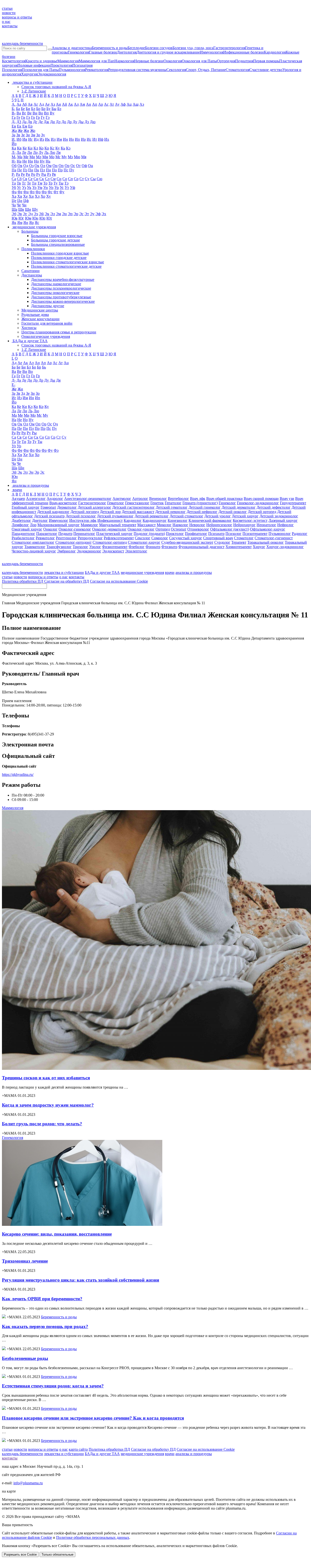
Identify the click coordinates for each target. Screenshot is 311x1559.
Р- (13, 174)
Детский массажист (138, 512)
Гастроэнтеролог (92, 503)
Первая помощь (266, 61)
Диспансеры (31, 275)
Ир (83, 139)
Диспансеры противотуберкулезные (61, 297)
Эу (92, 214)
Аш (135, 104)
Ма (19, 157)
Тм (39, 183)
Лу (41, 152)
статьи (7, 8)
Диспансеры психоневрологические (61, 288)
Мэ (70, 157)
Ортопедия (226, 61)
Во (40, 113)
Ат (112, 104)
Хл (37, 196)
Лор (33, 525)
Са (14, 179)
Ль (46, 152)
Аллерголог (36, 498)
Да (24, 122)
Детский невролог (170, 512)
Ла (19, 152)
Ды (81, 122)
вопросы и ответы (17, 17)
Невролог (197, 525)
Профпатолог (196, 534)
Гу (43, 117)
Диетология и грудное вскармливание (168, 52)
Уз (24, 187)
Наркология (124, 61)
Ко (41, 148)
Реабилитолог (23, 538)
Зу (43, 135)
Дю (92, 122)
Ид (36, 139)
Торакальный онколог (265, 542)
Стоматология (237, 70)
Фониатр (153, 547)
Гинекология (78, 52)
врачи (169, 572)
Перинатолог (84, 534)
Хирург (259, 547)
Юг (21, 218)
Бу (48, 109)
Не (24, 161)
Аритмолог (121, 498)
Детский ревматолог (152, 516)
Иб (19, 139)
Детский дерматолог (239, 507)
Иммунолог (58, 520)
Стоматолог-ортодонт (73, 542)
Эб (14, 214)
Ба (18, 109)
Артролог (140, 498)
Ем (24, 126)
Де (40, 122)
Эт (87, 214)
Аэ (141, 104)
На (19, 161)
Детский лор (110, 512)
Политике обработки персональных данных (92, 1537)
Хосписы (28, 328)
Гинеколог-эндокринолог (258, 503)
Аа (19, 104)
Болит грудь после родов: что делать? (42, 1123)
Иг (30, 139)
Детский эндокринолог (278, 516)
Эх (104, 214)
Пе (19, 170)
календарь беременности (22, 43)
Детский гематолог (172, 507)
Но (36, 161)
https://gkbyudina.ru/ (18, 774)
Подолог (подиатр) (149, 534)
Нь (48, 161)
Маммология (68, 61)
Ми (32, 157)
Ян (25, 222)
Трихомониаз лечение (25, 1261)
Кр (46, 148)
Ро (33, 174)
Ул (34, 187)
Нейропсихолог (219, 525)
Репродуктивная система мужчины (137, 70)
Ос (72, 166)
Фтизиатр (169, 547)
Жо (32, 130)
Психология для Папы (40, 70)
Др (69, 122)
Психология (12, 70)
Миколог (164, 525)
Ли (29, 152)
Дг (35, 122)
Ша (14, 209)
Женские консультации (40, 319)
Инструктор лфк (82, 520)
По (54, 170)
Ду (75, 122)
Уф (72, 187)
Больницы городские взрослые (56, 236)
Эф (98, 214)
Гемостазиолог (137, 503)
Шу (35, 209)
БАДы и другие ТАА (102, 572)
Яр (31, 222)
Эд (30, 214)
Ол (42, 166)
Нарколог (180, 525)
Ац (129, 104)
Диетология (127, 52)
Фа (14, 192)
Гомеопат (48, 507)
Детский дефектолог (274, 507)
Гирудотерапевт (293, 503)
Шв (21, 209)
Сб (19, 179)
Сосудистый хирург (185, 538)
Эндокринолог (89, 551)
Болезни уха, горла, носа (193, 48)
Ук (29, 187)
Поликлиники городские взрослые (60, 253)
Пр (60, 170)
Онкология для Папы (199, 61)
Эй (41, 214)
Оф (84, 166)
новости (9, 13)
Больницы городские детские (55, 240)
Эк (47, 214)
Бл (33, 109)
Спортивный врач (218, 538)
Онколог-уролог (141, 529)
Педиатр (65, 534)
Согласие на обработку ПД (66, 581)
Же (20, 130)
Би (28, 109)
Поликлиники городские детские (58, 258)
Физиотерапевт (115, 547)
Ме (25, 157)
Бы (54, 109)
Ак (70, 104)
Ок (37, 166)
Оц (90, 166)
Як (14, 222)
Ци (19, 201)
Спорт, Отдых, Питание (206, 70)
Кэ (68, 148)
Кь (63, 148)
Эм (58, 214)
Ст (81, 179)
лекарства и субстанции (64, 572)
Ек (19, 126)
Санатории (30, 271)
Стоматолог (244, 538)
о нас (6, 21)
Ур (56, 187)
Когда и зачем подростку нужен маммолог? (48, 1105)
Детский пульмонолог (115, 516)
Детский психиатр (49, 516)
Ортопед (163, 529)
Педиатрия (244, 61)
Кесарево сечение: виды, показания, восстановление (57, 1234)
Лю (52, 152)
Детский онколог (232, 512)
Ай (64, 104)
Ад (41, 104)
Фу (61, 192)
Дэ (87, 122)
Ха (14, 196)
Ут (67, 187)
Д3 (19, 122)
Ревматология (96, 70)
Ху (48, 196)
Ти (34, 183)
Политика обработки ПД (22, 581)
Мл (38, 157)
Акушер (18, 498)
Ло (35, 152)
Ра (18, 174)
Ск (41, 179)
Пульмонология (72, 70)
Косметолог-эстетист (250, 520)
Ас (106, 104)
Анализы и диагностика (72, 48)
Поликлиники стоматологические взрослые (67, 262)
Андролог (55, 498)
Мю (77, 157)
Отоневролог (198, 529)
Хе (25, 196)
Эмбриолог (66, 551)
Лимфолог (20, 525)
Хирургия (29, 74)
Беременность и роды (110, 48)
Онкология (173, 61)
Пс (66, 170)
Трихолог (80, 547)
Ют (49, 218)
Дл (58, 122)
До (63, 122)
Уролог (95, 547)
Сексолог (142, 538)
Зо (38, 135)
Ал (76, 104)
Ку (57, 148)
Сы (93, 179)
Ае (47, 104)
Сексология (176, 70)
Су (87, 179)
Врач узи (287, 498)
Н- (14, 161)
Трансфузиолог (59, 547)
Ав (30, 104)
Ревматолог (45, 538)
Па (14, 170)
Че (19, 205)
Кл (36, 148)
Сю (99, 179)
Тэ (66, 183)
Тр (50, 183)
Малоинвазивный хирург (58, 525)
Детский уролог (217, 516)
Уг (19, 187)
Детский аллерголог (94, 507)
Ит (94, 139)
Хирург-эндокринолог (285, 547)
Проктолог (175, 534)
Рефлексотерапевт (119, 538)
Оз (31, 166)
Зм (33, 135)
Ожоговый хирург (27, 529)
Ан (88, 104)
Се (30, 179)
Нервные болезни (149, 61)
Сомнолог (159, 538)
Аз (53, 104)
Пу (71, 170)
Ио (71, 139)
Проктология (61, 65)
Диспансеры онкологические (55, 293)
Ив (24, 139)
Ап (94, 104)
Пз (25, 170)
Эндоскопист (113, 551)
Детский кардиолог (53, 512)
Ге (18, 117)
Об (14, 166)
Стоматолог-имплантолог (33, 542)
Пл (42, 170)
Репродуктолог (90, 538)
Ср (76, 179)
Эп (70, 214)
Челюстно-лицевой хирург (34, 551)
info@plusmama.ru (28, 1483)
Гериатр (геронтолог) (200, 503)
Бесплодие (136, 48)
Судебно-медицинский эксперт (187, 542)
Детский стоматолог (186, 516)
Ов (19, 166)
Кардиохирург (155, 520)
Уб (14, 187)
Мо (51, 157)
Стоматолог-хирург (144, 542)
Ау (117, 104)
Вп (46, 113)
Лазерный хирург (283, 520)
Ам (82, 104)
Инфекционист (110, 520)
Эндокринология (52, 74)
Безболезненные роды (25, 1358)
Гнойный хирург (26, 507)
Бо (38, 109)
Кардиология (275, 52)
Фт (55, 192)
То (45, 183)
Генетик (157, 503)
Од (25, 166)
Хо (43, 196)
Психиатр (216, 534)
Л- (14, 152)
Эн (64, 214)
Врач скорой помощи (261, 498)
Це (14, 201)
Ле (24, 152)
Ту (55, 183)
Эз (36, 214)
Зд (23, 393)
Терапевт (238, 542)
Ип (77, 139)
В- (14, 113)
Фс (50, 192)
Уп (51, 187)
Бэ (59, 109)
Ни (30, 161)
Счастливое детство (265, 70)
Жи (26, 130)
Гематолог (115, 503)
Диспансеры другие (47, 306)
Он (55, 166)
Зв (18, 135)
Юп (42, 218)
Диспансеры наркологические (56, 284)
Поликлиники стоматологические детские (66, 266)
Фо (38, 192)
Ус (62, 187)
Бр (43, 109)
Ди (52, 122)
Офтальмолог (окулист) (229, 529)
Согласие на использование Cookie (119, 581)
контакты (9, 26)
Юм (28, 218)
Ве (29, 113)
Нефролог (285, 525)
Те (29, 183)
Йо (14, 144)
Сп (70, 179)
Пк (36, 170)
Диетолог (40, 520)
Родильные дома (35, 314)
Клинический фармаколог (210, 520)
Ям (19, 222)
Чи (24, 205)
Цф (26, 201)
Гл (28, 117)
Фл (32, 192)
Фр (44, 192)
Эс (81, 214)
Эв (19, 214)
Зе (23, 135)
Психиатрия (82, 65)
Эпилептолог (136, 551)
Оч (55, 424)
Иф (100, 139)
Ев (14, 126)
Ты (61, 183)
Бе (23, 109)
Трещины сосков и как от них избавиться (46, 1077)
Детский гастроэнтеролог (133, 507)
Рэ (49, 174)
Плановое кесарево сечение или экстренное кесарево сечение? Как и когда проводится (93, 1418)
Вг (24, 113)
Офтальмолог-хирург (267, 529)
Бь (44, 367)
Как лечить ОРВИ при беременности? (42, 1298)
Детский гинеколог (205, 507)
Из (42, 139)
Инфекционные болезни (243, 52)
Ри (28, 174)
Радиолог (299, 534)
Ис (89, 139)
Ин (65, 139)
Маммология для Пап (96, 61)
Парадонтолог (23, 534)
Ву (52, 113)
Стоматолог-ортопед (110, 542)
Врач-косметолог (63, 503)
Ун (45, 187)
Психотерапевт (255, 534)
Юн (35, 218)
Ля (58, 152)
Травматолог (34, 547)
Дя (58, 380)
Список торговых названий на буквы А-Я (56, 87)
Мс (57, 157)
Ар (100, 104)
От (78, 166)
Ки (30, 148)
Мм (45, 157)
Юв (14, 218)
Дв (29, 122)
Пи (30, 170)
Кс (52, 148)
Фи (26, 192)
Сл (47, 179)
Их (106, 139)
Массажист (146, 525)
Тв (19, 183)
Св (25, 179)
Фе (19, 192)
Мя (83, 157)
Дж (46, 122)
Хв (19, 196)
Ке (25, 148)
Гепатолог (173, 503)
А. (14, 104)
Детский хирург (245, 516)
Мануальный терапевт (117, 525)
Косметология (13, 61)
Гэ (48, 117)
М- (14, 157)
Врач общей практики (224, 498)
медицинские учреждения (142, 572)
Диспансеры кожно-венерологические (63, 301)
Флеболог (137, 547)
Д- (14, 122)
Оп (61, 166)
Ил (53, 139)
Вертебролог (178, 498)
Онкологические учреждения (45, 336)
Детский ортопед (262, 512)
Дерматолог (67, 507)
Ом (49, 166)
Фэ (56, 450)
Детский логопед (84, 512)
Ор (67, 166)
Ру (38, 174)
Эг (25, 214)
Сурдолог (222, 542)
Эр (76, 214)
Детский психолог (81, 516)
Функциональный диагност (201, 547)
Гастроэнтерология (229, 48)
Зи (28, 135)
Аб (24, 104)
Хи (31, 196)
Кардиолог (133, 520)
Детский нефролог (202, 512)
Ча (14, 205)
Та (14, 183)
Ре (23, 174)
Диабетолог (21, 520)
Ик (47, 139)
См (53, 179)
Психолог (233, 534)
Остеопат (178, 529)
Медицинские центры (39, 310)
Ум (39, 187)
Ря (54, 174)
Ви (35, 113)
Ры (43, 174)
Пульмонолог (279, 534)
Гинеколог (227, 503)
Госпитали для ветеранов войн (46, 323)
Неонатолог (266, 525)
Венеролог (158, 498)
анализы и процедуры (193, 572)
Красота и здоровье (41, 61)
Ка (14, 148)
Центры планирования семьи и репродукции (58, 332)
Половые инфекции (34, 65)
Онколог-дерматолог (109, 529)
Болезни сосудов (159, 48)
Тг (24, 183)
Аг (36, 104)
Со (64, 179)
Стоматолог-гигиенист (274, 538)
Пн (48, 170)
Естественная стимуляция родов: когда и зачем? (53, 1385)
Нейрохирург (244, 525)
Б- (13, 109)
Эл (52, 214)
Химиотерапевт (238, 547)
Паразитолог (46, 534)
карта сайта (78, 1449)
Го (33, 117)
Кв (19, 148)
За (13, 135)
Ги (23, 117)
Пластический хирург (114, 534)
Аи (58, 104)
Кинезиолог (178, 520)
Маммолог (89, 525)
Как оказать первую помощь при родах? (45, 1326)
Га (14, 117)
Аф (123, 104)
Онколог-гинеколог (75, 529)
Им (59, 139)
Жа (14, 130)
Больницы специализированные (58, 244)
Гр (38, 117)
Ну (42, 161)
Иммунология (211, 52)
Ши (28, 209)
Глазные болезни (103, 52)
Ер (30, 126)
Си (36, 179)
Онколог (50, 529)
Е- (13, 385)
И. (14, 139)
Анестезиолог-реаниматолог (88, 498)
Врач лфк (197, 498)
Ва (19, 113)
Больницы (29, 231)
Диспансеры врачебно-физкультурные (62, 279)
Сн (59, 179)
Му (64, 157)
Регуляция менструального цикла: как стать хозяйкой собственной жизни (80, 1280)
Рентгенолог (66, 538)
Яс (37, 222)
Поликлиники (33, 249)
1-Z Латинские (33, 91)
